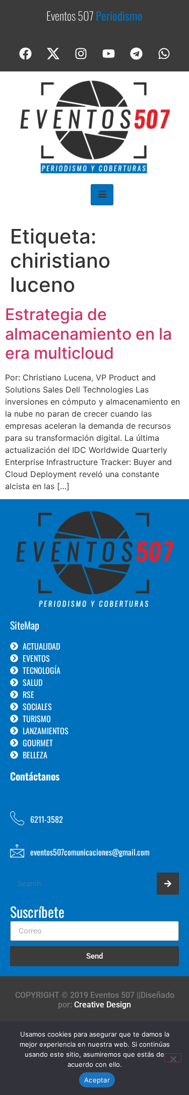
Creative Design (102, 1004)
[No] (172, 1057)
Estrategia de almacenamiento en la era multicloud (88, 333)
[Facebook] (25, 53)
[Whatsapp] (163, 53)
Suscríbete (37, 913)
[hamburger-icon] (102, 194)
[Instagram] (80, 53)
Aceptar (97, 1080)
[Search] (168, 884)
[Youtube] (108, 53)
